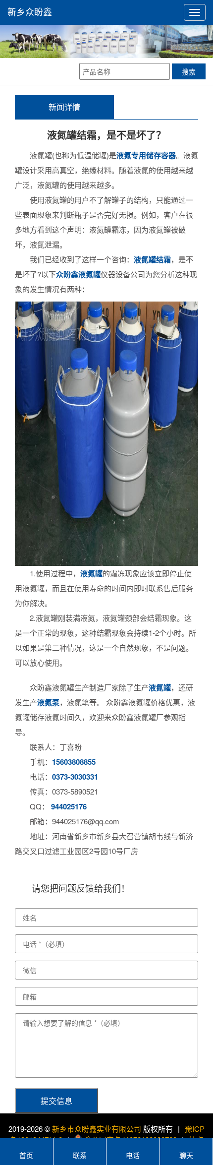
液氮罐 (91, 573)
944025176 (69, 806)
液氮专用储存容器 (146, 155)
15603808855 (74, 761)
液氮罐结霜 (152, 259)
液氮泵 (48, 702)
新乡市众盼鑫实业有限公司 (96, 1128)
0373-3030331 (75, 776)
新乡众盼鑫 (29, 12)
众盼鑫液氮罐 (78, 274)
